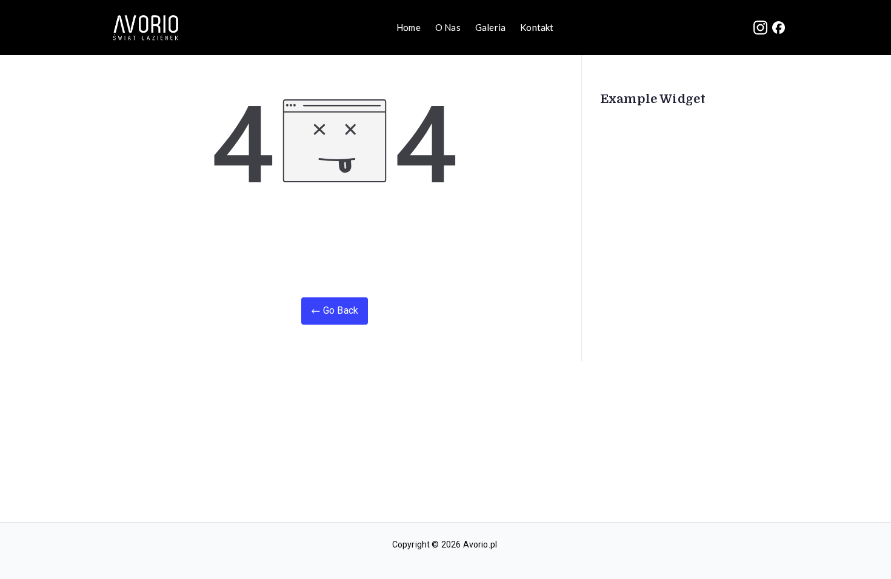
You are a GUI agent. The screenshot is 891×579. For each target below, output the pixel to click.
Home (408, 27)
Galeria (490, 27)
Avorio (476, 544)
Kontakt (536, 27)
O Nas (448, 27)
